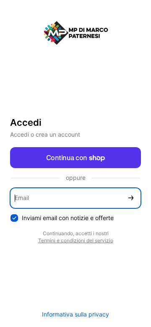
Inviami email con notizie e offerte (68, 217)
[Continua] (131, 198)
